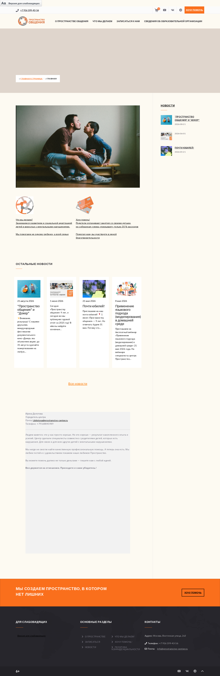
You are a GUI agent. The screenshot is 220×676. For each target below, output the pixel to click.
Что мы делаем (102, 21)
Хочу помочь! (124, 642)
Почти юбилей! (184, 147)
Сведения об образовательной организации (173, 21)
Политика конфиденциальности (126, 648)
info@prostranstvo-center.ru (172, 648)
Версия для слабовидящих (31, 635)
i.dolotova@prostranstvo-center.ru (50, 420)
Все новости (77, 383)
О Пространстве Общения (71, 21)
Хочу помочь (194, 10)
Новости (90, 647)
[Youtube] (164, 10)
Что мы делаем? (125, 636)
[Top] (202, 671)
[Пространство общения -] (32, 21)
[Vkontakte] (172, 10)
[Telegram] (181, 10)
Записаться (92, 642)
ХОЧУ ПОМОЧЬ (192, 592)
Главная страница (32, 79)
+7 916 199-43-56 (29, 10)
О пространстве (95, 636)
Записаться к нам (128, 21)
